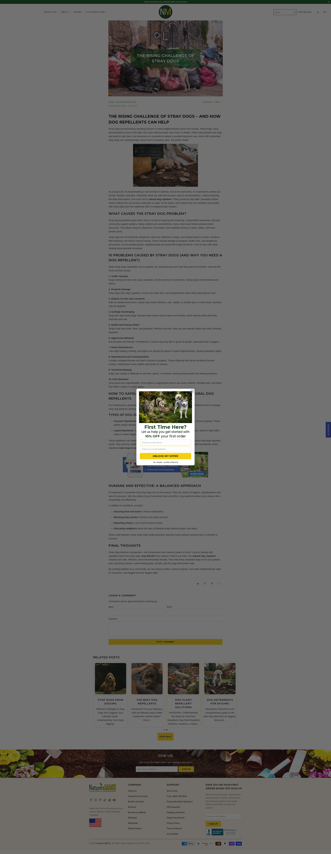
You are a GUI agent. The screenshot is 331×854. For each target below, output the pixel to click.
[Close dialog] (192, 391)
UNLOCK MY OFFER (165, 456)
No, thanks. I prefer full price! (165, 462)
